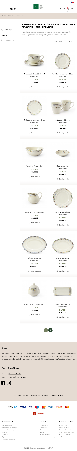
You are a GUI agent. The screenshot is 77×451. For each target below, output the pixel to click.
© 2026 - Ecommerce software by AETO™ (38, 448)
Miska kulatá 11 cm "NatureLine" (62, 167)
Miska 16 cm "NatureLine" (34, 166)
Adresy (42, 432)
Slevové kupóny (45, 434)
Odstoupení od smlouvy (9, 439)
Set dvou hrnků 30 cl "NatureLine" (62, 121)
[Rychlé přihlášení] (64, 9)
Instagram (9, 383)
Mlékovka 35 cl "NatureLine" (34, 212)
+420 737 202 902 (15, 373)
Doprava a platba (57, 395)
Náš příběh (5, 432)
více (73, 359)
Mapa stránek (6, 437)
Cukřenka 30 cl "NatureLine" (34, 304)
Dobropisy (43, 430)
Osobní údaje (44, 425)
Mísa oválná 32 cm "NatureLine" (62, 259)
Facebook (3, 383)
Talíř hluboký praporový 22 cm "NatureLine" (62, 75)
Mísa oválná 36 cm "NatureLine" (34, 259)
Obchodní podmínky (21, 395)
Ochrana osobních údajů (39, 395)
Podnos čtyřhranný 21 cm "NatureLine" (62, 305)
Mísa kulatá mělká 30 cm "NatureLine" (62, 213)
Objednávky (43, 428)
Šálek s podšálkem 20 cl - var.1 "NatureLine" (34, 75)
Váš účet (43, 422)
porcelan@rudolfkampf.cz (17, 377)
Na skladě (70, 42)
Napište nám (5, 434)
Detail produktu (36, 87)
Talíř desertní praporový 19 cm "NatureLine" (34, 121)
